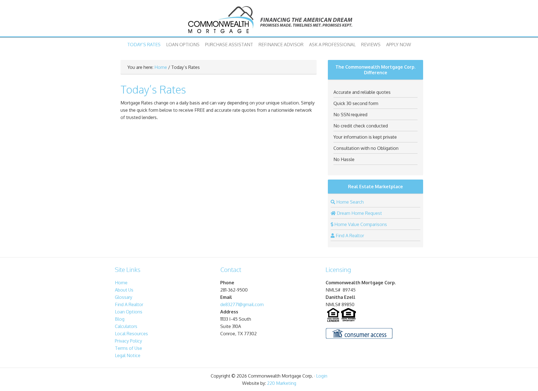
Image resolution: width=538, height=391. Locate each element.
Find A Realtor (129, 304)
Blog (119, 319)
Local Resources (131, 333)
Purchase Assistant (229, 44)
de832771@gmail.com (242, 304)
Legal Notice (127, 355)
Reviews (371, 44)
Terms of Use (128, 348)
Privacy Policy (128, 341)
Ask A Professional (332, 44)
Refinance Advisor (281, 44)
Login (321, 376)
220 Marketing (281, 383)
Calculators (126, 326)
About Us (124, 290)
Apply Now (398, 44)
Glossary (123, 297)
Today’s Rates (144, 44)
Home (160, 67)
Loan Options (183, 44)
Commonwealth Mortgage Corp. (269, 19)
